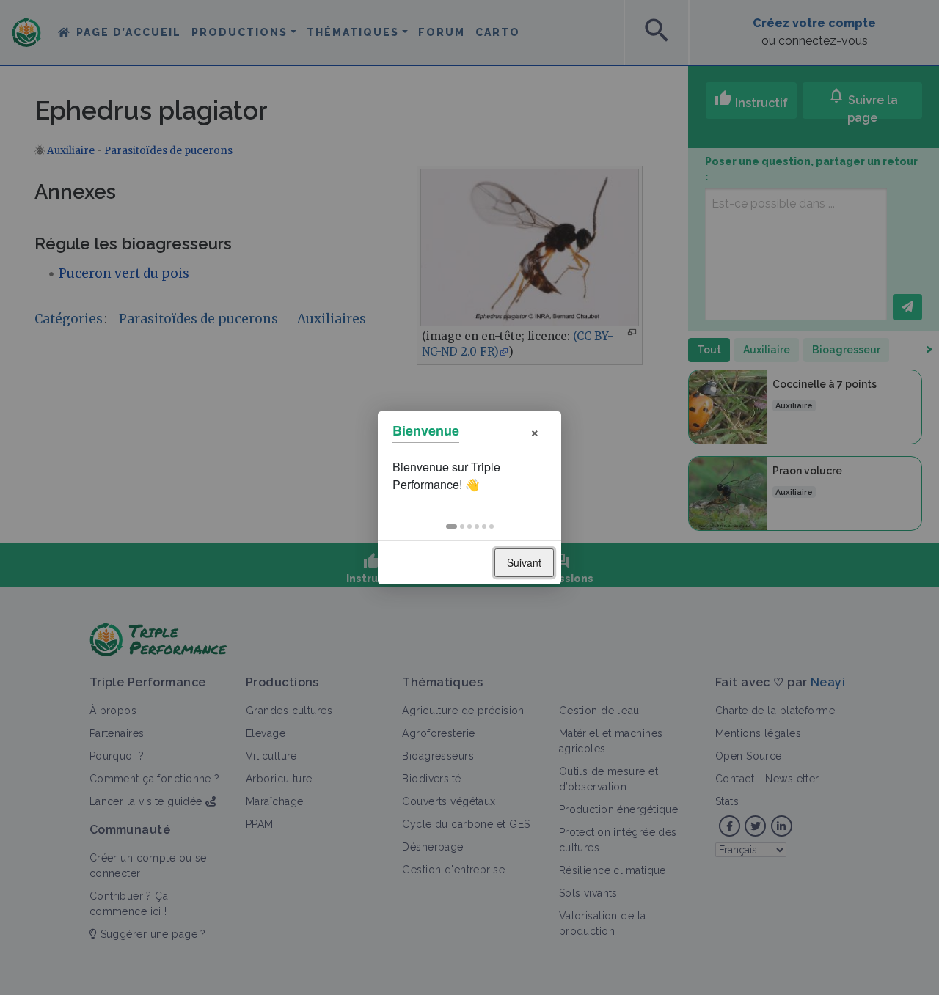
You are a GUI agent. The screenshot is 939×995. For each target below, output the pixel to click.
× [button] (534, 430)
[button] (451, 526)
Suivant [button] (524, 562)
